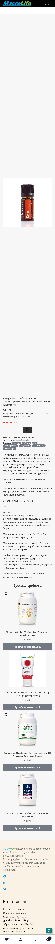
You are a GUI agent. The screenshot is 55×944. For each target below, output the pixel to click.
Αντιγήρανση (10, 446)
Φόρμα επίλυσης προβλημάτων (19, 924)
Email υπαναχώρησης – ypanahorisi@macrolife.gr (16, 919)
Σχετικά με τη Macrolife (15, 908)
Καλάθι (45, 937)
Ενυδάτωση (39, 446)
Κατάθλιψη (9, 448)
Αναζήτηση (34, 939)
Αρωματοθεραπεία (21, 440)
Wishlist (7, 939)
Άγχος (16, 443)
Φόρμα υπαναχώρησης (14, 913)
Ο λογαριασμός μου (21, 939)
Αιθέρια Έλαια (30, 443)
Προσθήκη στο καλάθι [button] (27, 646)
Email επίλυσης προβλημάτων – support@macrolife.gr (19, 930)
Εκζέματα (25, 446)
